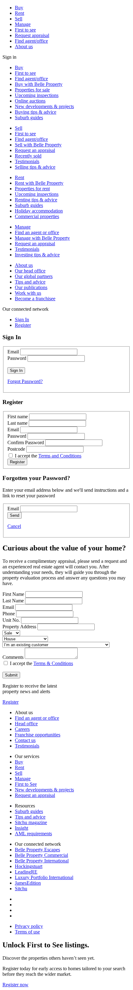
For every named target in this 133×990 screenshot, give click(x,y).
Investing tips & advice (37, 254)
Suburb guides (29, 117)
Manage (23, 24)
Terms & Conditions (53, 663)
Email (13, 351)
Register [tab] (23, 325)
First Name (13, 594)
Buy (19, 7)
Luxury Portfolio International (44, 877)
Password (16, 358)
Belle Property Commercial (41, 855)
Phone (8, 613)
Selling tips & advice (35, 167)
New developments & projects (44, 106)
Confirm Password (25, 442)
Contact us (25, 740)
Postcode (16, 449)
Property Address (19, 626)
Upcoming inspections (36, 95)
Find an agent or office (37, 232)
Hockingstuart (28, 866)
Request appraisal (32, 35)
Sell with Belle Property (38, 144)
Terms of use (27, 931)
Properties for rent (32, 188)
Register (10, 702)
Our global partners (34, 276)
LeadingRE (26, 871)
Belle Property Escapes (37, 849)
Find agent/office (31, 41)
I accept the (48, 455)
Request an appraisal (35, 150)
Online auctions (30, 100)
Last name (17, 423)
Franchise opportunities (37, 734)
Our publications (31, 287)
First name (17, 416)
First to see (25, 29)
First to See (26, 784)
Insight (21, 828)
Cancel (14, 526)
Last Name (13, 600)
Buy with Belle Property (38, 84)
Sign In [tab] (22, 319)
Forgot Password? (25, 381)
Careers (22, 729)
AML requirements (33, 833)
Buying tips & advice (35, 112)
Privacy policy (29, 926)
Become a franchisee (35, 298)
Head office (26, 723)
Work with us (28, 293)
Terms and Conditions (59, 455)
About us (24, 46)
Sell (18, 18)
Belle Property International (42, 860)
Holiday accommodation (39, 210)
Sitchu (21, 888)
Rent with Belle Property (39, 183)
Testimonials (27, 161)
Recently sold (28, 155)
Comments (13, 657)
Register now (15, 984)
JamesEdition (28, 883)
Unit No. (11, 620)
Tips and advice (30, 281)
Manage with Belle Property (42, 238)
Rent (19, 13)
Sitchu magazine (31, 822)
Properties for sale (32, 89)
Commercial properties (37, 216)
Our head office (30, 270)
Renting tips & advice (36, 199)
